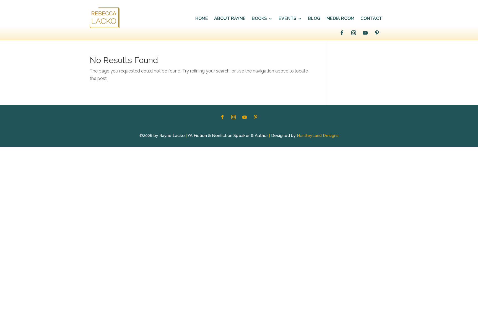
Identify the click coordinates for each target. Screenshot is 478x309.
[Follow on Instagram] (353, 33)
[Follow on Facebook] (342, 33)
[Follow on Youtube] (365, 33)
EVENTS (287, 19)
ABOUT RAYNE (230, 19)
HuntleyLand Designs (318, 135)
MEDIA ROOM (340, 19)
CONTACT (371, 19)
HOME (201, 19)
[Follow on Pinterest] (376, 33)
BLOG (314, 19)
